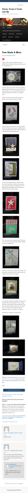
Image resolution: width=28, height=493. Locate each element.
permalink (10, 418)
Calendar (4, 33)
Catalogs (17, 37)
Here (6, 404)
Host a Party (11, 33)
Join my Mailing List (6, 40)
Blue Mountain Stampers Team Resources (11, 30)
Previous (4, 44)
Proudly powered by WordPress (14, 490)
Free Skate (23, 415)
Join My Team (19, 33)
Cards (14, 415)
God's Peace (5, 417)
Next (24, 44)
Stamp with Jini (19, 417)
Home (3, 27)
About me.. (9, 27)
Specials (4, 37)
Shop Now (10, 37)
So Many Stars (11, 417)
